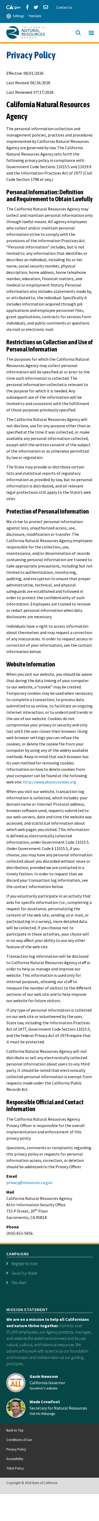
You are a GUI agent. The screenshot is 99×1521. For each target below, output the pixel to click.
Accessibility (14, 1459)
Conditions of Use (19, 1440)
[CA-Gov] (11, 6)
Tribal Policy (15, 1468)
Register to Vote (24, 1263)
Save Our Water (24, 1273)
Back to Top (14, 1430)
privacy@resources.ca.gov (29, 1182)
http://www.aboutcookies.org (49, 782)
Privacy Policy (16, 1449)
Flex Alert (19, 1282)
